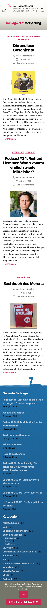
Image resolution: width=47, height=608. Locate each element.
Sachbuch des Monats (23, 283)
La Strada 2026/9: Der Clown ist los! (23, 492)
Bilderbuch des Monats (15, 530)
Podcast (30, 152)
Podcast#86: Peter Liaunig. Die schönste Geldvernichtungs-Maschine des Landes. (20, 467)
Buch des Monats (12, 534)
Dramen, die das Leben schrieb (23, 36)
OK (23, 594)
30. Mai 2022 (25, 181)
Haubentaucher (27, 55)
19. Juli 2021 (25, 293)
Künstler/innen (11, 571)
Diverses (8, 547)
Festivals (23, 39)
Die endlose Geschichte (23, 47)
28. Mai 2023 (25, 59)
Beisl (5, 526)
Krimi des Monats (12, 444)
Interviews (18, 152)
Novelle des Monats (14, 454)
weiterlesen (9, 139)
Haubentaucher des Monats (18, 563)
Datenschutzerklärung (23, 602)
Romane (8, 541)
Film (5, 559)
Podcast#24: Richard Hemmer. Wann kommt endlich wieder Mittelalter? (23, 165)
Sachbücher (23, 277)
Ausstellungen (11, 523)
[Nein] (43, 594)
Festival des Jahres (13, 412)
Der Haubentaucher (23, 6)
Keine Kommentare (25, 63)
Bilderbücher (10, 538)
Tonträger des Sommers (16, 435)
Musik (6, 575)
